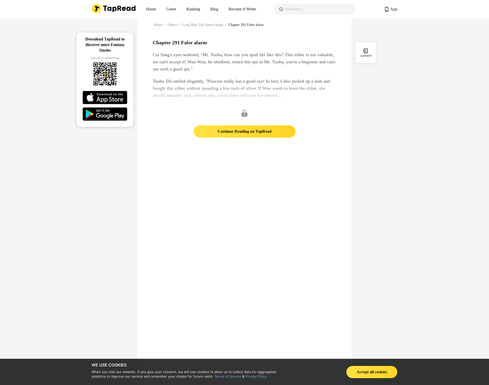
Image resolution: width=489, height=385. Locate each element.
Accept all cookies (372, 372)
